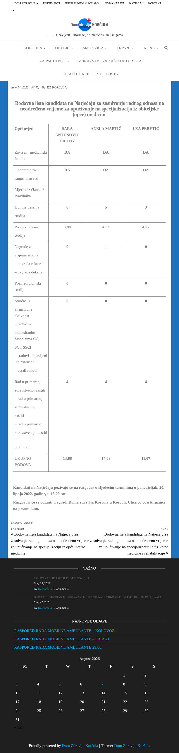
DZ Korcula (57, 87)
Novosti (28, 522)
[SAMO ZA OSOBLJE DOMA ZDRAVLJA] (14, 10)
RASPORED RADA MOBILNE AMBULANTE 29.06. (58, 647)
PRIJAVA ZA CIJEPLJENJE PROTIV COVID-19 (61, 578)
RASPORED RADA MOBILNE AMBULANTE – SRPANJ (61, 639)
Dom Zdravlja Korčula (80, 745)
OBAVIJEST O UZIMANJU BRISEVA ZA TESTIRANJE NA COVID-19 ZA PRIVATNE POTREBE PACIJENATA (97, 597)
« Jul (18, 727)
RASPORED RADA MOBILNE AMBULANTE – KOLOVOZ (64, 631)
